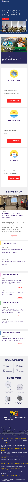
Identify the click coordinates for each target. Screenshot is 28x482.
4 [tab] (8, 31)
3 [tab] (6, 31)
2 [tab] (3, 31)
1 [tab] (1, 31)
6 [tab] (13, 31)
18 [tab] (18, 33)
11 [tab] (24, 31)
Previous (1, 22)
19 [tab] (21, 33)
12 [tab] (27, 31)
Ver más (5, 18)
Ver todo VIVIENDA (14, 178)
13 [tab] (7, 33)
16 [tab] (14, 33)
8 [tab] (17, 31)
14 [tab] (9, 33)
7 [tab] (15, 31)
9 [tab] (20, 31)
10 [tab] (22, 31)
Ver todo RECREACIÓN (14, 140)
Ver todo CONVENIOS (14, 100)
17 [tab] (16, 33)
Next (27, 22)
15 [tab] (11, 33)
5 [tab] (10, 31)
